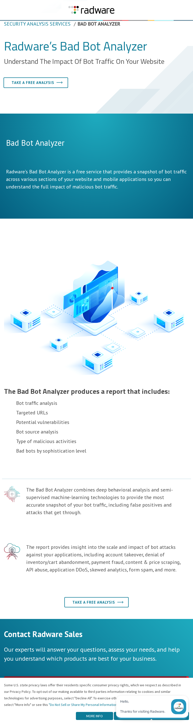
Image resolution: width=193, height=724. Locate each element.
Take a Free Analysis (33, 82)
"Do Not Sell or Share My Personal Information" (83, 704)
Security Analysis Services (37, 24)
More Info (94, 716)
